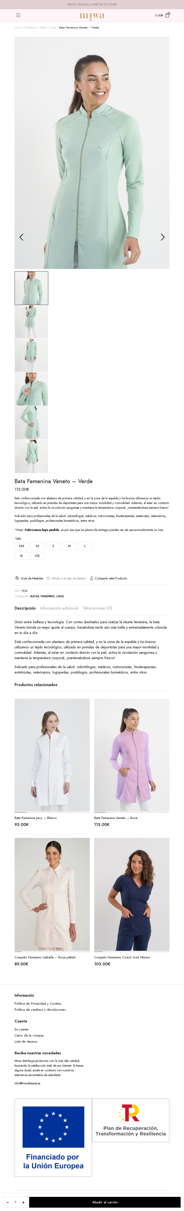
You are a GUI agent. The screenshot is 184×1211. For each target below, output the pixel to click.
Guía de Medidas (32, 578)
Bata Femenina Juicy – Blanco (36, 817)
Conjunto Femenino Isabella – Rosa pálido (45, 957)
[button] (65, 578)
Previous (21, 237)
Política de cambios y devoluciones (40, 1009)
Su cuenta (21, 1029)
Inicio (18, 27)
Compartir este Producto (111, 578)
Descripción (25, 608)
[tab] (25, 608)
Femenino (31, 27)
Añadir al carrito (105, 1202)
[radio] (22, 546)
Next (163, 237)
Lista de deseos (26, 1041)
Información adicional (59, 608)
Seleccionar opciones (86, 714)
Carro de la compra (29, 1035)
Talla (18, 538)
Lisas (53, 27)
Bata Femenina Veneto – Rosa (116, 817)
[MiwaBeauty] (92, 15)
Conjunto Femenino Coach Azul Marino (122, 957)
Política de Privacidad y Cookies (38, 1003)
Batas (43, 27)
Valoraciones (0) (97, 608)
